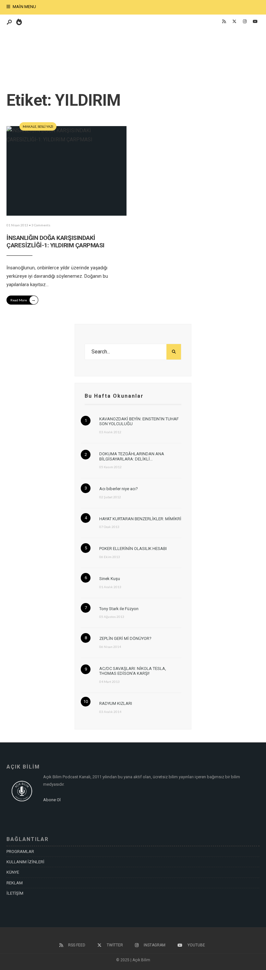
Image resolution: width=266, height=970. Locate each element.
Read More (23, 299)
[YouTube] (255, 21)
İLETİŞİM (14, 893)
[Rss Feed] (223, 21)
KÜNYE (12, 872)
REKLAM (14, 882)
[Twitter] (234, 21)
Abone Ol (52, 799)
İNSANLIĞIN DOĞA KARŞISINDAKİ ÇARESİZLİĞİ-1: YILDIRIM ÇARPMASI (55, 241)
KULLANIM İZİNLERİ (25, 861)
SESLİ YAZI (45, 126)
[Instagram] (244, 21)
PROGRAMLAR (20, 851)
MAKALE (29, 126)
